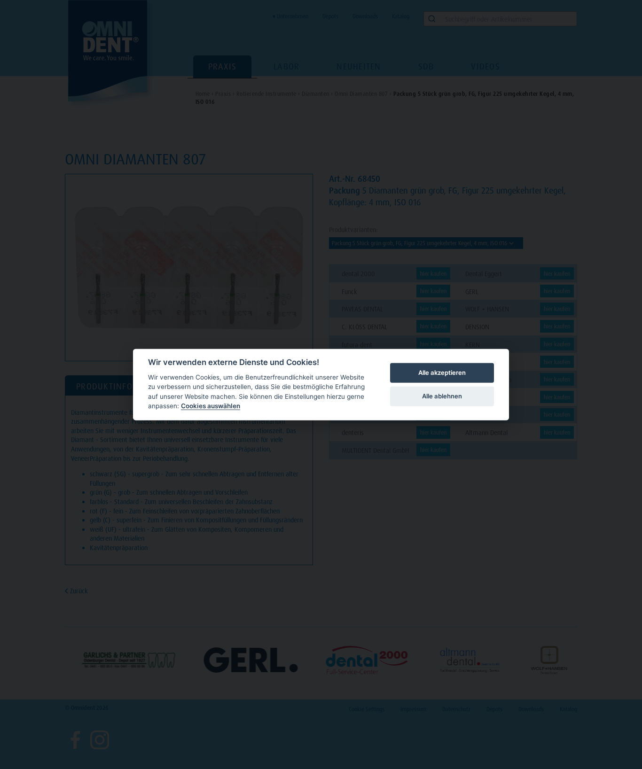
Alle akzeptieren (442, 372)
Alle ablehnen (442, 396)
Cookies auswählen (210, 406)
